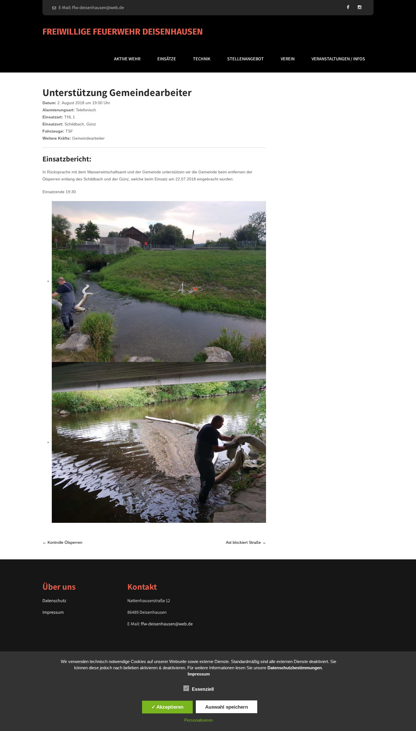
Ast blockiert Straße (246, 542)
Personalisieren (198, 720)
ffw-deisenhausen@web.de (167, 624)
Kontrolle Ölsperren (62, 542)
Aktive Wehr (127, 59)
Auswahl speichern (226, 706)
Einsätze (166, 59)
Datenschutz (54, 601)
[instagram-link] (359, 7)
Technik (201, 59)
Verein (288, 59)
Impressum (53, 612)
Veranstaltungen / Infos (338, 59)
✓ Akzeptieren (167, 706)
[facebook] (348, 7)
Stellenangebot (245, 59)
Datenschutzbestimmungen (294, 667)
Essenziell (203, 689)
